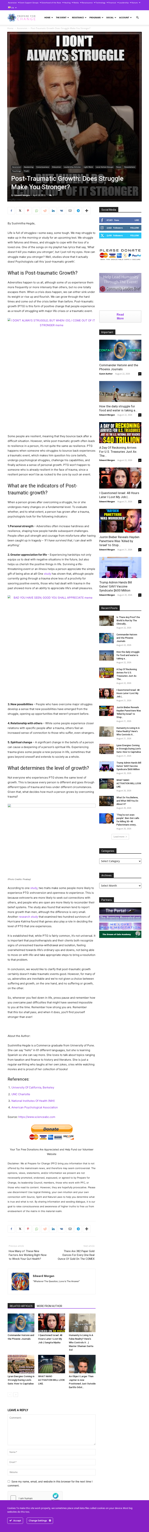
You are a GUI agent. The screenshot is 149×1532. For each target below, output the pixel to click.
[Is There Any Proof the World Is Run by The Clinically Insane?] (106, 621)
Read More (120, 316)
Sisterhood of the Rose (51, 2)
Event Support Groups (29, 2)
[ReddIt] (44, 210)
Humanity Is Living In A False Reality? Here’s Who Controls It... (128, 731)
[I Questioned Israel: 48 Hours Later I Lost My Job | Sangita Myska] (51, 1323)
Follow (134, 227)
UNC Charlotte (20, 1094)
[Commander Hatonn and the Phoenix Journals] (21, 1323)
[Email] (69, 210)
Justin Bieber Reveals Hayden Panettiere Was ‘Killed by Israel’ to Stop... (119, 541)
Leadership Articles (72, 167)
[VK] (61, 210)
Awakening (28, 167)
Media (76, 2)
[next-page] (15, 1394)
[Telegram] (78, 210)
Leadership (124, 2)
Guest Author (106, 373)
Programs (95, 17)
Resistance (78, 17)
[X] (19, 210)
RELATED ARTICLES (21, 1306)
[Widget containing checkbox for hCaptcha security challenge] (35, 1498)
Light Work (88, 167)
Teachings (16, 171)
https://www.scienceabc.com (36, 1117)
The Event (61, 17)
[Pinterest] (28, 210)
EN (12, 7)
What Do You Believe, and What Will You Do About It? (127, 800)
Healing (67, 2)
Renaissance (87, 2)
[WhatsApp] (36, 210)
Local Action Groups (104, 167)
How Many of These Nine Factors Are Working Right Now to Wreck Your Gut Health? (28, 1255)
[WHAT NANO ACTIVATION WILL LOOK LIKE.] (51, 1364)
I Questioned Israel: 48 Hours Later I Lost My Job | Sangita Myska (50, 1339)
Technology (100, 2)
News (118, 167)
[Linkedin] (53, 210)
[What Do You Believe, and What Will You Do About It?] (106, 801)
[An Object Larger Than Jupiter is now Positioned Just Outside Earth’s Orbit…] (82, 1364)
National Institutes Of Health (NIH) (33, 1101)
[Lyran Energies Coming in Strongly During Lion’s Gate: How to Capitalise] (21, 1364)
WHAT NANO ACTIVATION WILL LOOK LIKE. (51, 1380)
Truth (26, 171)
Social (110, 17)
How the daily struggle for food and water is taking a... (128, 655)
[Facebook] (11, 210)
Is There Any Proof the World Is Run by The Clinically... (128, 620)
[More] (86, 210)
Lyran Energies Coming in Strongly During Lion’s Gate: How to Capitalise (21, 1380)
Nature (135, 2)
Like (137, 220)
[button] (137, 17)
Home (47, 17)
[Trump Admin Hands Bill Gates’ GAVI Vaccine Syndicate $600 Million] (120, 567)
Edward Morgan (22, 195)
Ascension (12, 2)
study (47, 573)
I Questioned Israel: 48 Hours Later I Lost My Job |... (128, 693)
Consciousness (42, 167)
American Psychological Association (34, 1107)
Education (56, 167)
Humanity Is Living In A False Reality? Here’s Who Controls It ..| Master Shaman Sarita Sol (81, 1342)
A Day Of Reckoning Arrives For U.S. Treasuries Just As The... (117, 451)
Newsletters (129, 167)
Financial (112, 2)
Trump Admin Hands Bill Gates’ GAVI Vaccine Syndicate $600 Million (115, 586)
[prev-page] (10, 1394)
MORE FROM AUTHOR (49, 1306)
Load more (119, 836)
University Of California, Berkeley (32, 1087)
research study (28, 916)
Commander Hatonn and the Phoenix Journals (126, 637)
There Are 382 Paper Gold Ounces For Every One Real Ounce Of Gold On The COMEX (76, 1255)
